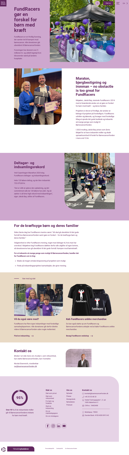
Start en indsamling (50, 407)
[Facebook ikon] (48, 426)
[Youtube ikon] (64, 426)
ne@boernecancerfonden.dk (25, 366)
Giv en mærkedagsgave (52, 412)
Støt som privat (51, 393)
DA (124, 3)
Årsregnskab (70, 399)
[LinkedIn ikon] (59, 426)
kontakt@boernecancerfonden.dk (96, 393)
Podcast (69, 405)
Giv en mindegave (52, 416)
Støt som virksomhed (50, 397)
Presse (68, 396)
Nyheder (69, 393)
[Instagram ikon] (53, 426)
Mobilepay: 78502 (91, 412)
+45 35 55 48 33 (90, 397)
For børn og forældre (50, 402)
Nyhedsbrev (70, 402)
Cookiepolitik (59, 448)
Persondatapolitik (49, 448)
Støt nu (108, 3)
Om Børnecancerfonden (71, 448)
